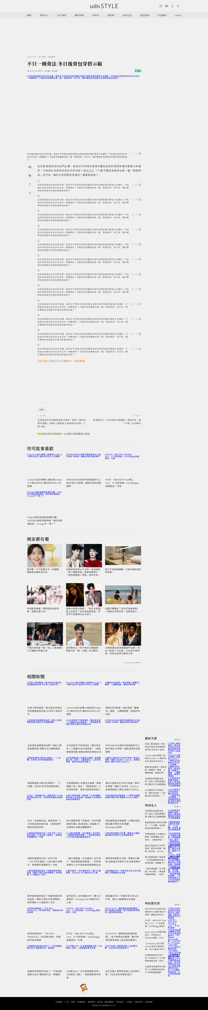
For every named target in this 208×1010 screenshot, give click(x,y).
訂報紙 (129, 1002)
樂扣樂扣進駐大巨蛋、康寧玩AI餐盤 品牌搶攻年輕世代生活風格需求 (122, 860)
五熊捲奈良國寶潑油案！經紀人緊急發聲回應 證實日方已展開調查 (44, 747)
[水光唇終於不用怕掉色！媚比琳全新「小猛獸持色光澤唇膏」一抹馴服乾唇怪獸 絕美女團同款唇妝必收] (84, 731)
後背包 (41, 409)
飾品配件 (52, 57)
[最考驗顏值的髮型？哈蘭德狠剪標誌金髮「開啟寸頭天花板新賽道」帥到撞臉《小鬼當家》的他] (45, 882)
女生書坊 (162, 15)
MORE (177, 739)
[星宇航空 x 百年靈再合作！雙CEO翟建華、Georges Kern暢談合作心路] (84, 882)
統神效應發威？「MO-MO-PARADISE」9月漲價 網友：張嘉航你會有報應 (44, 936)
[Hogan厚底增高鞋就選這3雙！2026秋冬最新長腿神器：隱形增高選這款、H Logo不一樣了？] (45, 503)
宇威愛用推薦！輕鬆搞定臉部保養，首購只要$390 (43, 610)
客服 (73, 1002)
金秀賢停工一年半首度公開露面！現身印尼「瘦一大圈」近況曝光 (83, 649)
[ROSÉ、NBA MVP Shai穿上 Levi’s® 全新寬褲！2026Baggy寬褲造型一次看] (123, 465)
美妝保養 (79, 15)
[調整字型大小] (30, 193)
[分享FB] (30, 167)
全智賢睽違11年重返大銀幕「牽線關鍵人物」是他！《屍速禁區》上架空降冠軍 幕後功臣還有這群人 (83, 786)
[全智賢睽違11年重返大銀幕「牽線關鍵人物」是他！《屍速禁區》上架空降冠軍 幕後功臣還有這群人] (84, 769)
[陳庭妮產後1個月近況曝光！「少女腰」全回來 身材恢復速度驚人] (45, 769)
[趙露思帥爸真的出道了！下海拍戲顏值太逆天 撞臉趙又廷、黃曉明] (45, 957)
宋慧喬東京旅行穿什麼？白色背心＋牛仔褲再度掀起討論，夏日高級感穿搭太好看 (155, 959)
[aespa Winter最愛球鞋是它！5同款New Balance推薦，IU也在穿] (174, 934)
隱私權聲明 (109, 1002)
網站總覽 (149, 1002)
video (178, 15)
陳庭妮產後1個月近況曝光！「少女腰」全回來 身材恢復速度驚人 (44, 784)
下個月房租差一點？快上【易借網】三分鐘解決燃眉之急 (44, 649)
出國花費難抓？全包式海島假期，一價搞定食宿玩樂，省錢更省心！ (122, 610)
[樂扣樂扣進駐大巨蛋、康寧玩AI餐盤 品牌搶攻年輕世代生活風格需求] (123, 844)
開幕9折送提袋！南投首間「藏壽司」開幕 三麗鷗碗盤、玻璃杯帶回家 (122, 711)
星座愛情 (144, 15)
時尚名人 (44, 15)
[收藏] (30, 184)
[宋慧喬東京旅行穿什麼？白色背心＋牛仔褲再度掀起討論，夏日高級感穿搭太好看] (174, 957)
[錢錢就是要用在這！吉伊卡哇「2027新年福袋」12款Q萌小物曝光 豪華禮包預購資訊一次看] (45, 844)
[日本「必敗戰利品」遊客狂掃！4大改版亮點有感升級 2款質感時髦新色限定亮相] (45, 806)
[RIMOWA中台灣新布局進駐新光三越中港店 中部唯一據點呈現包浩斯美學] (84, 465)
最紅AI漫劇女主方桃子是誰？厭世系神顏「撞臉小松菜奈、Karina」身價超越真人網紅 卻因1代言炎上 (122, 786)
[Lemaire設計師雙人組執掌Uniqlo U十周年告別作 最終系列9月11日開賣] (45, 465)
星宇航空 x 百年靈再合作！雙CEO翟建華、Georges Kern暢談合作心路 (83, 899)
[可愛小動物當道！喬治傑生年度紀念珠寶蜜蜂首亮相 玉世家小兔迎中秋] (45, 694)
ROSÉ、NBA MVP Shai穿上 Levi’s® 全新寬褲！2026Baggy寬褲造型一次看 (122, 483)
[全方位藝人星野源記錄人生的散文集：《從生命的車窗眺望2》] (123, 957)
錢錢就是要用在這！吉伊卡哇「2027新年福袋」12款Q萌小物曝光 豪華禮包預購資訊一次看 (44, 861)
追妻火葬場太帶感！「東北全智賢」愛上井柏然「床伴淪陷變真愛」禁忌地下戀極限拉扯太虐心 (84, 611)
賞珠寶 (110, 15)
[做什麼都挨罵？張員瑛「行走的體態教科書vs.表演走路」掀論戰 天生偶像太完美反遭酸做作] (84, 806)
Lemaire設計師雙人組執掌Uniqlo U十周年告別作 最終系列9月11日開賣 (44, 483)
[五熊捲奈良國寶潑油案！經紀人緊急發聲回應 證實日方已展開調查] (45, 731)
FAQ (67, 1002)
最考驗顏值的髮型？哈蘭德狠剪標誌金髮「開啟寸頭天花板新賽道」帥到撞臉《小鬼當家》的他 (44, 899)
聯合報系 (120, 1002)
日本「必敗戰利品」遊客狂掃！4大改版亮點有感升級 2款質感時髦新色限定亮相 (44, 824)
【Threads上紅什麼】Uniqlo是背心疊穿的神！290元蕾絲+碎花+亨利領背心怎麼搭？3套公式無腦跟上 (155, 949)
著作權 (100, 1002)
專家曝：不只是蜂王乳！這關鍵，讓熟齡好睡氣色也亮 (44, 571)
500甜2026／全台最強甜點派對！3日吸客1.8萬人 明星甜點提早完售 (83, 974)
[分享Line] (30, 175)
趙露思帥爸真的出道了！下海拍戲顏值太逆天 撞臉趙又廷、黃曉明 (44, 972)
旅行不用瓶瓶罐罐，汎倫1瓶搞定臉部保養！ (123, 571)
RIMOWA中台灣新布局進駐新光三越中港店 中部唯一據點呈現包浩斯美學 (83, 483)
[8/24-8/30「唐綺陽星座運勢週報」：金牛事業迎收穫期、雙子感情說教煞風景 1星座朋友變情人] (123, 919)
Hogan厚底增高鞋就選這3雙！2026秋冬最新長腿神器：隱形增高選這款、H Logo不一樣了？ (44, 520)
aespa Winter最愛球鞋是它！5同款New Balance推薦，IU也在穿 (155, 936)
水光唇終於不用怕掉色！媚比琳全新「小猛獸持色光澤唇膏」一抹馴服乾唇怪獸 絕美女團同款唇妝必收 (83, 748)
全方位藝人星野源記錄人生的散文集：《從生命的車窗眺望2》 (122, 972)
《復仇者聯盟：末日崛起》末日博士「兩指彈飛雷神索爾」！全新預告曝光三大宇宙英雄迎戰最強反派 (83, 861)
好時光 (95, 15)
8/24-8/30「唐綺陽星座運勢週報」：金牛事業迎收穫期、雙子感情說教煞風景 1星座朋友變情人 (122, 936)
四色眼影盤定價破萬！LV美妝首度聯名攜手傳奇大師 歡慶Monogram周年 (122, 824)
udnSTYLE (31, 57)
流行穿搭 (61, 15)
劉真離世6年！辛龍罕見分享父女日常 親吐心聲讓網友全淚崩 (122, 897)
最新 (29, 15)
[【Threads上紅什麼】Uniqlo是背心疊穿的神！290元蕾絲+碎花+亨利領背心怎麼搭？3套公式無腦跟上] (174, 946)
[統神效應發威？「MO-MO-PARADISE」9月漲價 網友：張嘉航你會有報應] (45, 919)
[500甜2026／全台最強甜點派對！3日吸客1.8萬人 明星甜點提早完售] (84, 957)
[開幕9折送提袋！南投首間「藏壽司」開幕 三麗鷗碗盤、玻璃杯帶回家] (123, 694)
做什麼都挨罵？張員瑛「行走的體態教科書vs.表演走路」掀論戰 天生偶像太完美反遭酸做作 (83, 824)
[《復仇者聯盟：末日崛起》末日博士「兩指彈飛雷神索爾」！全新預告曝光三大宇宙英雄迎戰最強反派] (84, 844)
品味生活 (127, 15)
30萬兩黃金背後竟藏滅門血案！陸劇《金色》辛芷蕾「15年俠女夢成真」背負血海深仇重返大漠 (122, 650)
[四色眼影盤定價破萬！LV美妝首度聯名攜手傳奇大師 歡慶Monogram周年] (123, 806)
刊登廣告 (59, 1002)
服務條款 (91, 1002)
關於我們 (138, 1002)
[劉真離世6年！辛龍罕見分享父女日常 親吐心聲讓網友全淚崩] (123, 882)
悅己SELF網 (59, 361)
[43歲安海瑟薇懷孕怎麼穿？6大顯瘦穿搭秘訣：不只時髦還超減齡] (174, 969)
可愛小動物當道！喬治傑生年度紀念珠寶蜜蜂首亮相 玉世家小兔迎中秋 (44, 711)
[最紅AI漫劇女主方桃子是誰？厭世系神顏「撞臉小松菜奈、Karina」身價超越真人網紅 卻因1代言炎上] (123, 769)
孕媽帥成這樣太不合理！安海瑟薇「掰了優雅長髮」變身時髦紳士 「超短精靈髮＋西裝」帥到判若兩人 (83, 572)
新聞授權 (81, 1002)
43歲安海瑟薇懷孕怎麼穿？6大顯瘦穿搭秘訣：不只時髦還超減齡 (156, 969)
